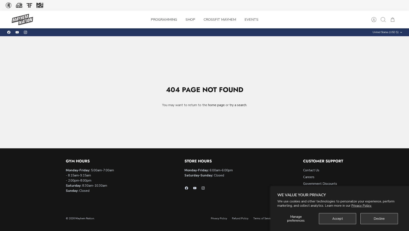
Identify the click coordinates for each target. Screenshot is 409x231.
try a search (237, 105)
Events (251, 19)
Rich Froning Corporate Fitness (8, 5)
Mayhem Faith (19, 5)
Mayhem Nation (84, 218)
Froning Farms (29, 5)
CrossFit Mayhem (220, 19)
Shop (190, 19)
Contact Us (311, 170)
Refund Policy (240, 218)
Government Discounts (320, 184)
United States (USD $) (386, 32)
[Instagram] (25, 32)
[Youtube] (17, 32)
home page (216, 105)
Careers (308, 177)
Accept (337, 219)
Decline (379, 219)
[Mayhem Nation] (22, 19)
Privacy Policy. (361, 206)
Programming (164, 19)
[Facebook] (9, 32)
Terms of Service (262, 218)
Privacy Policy (219, 218)
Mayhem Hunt (39, 5)
